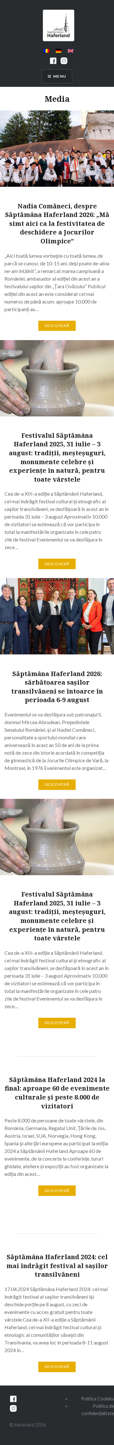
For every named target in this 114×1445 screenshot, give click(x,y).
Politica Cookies (97, 1398)
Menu (59, 76)
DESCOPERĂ (57, 325)
